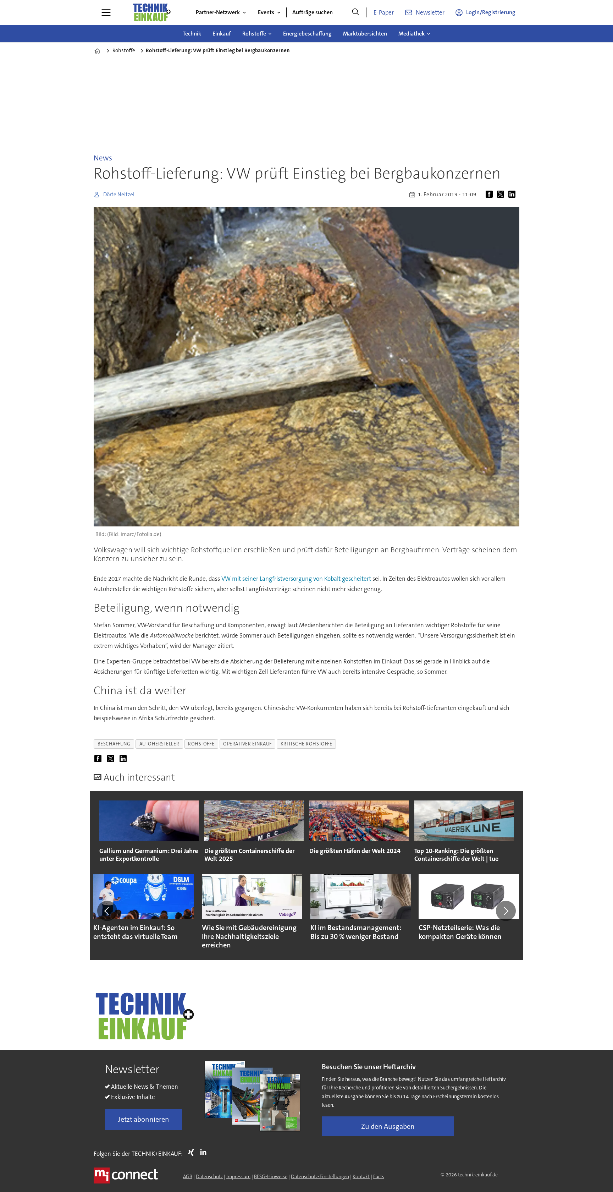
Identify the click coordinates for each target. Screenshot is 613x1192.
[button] (107, 911)
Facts (378, 1176)
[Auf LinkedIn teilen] (513, 194)
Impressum (238, 1176)
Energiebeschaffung (307, 33)
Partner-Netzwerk (218, 12)
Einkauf (221, 33)
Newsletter (430, 12)
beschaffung (114, 744)
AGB (187, 1176)
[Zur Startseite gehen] (151, 12)
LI (205, 1152)
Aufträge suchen (312, 12)
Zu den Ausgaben (388, 1126)
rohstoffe (201, 744)
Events (266, 12)
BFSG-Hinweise (270, 1176)
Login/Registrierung (490, 12)
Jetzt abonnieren (143, 1119)
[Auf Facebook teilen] (490, 194)
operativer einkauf (247, 744)
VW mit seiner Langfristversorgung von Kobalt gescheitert (296, 579)
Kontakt (361, 1176)
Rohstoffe (254, 33)
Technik (192, 33)
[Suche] (355, 12)
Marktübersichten (365, 33)
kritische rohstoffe (306, 744)
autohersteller (159, 744)
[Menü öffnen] (106, 12)
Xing (193, 1152)
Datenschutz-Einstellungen (320, 1176)
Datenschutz (209, 1176)
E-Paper (384, 12)
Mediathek (411, 33)
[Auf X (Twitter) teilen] (502, 194)
